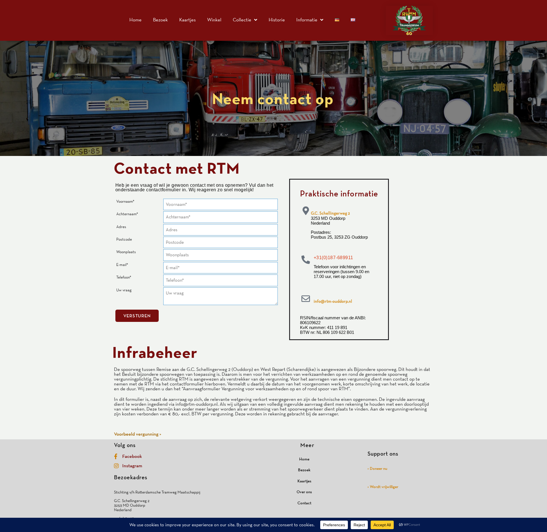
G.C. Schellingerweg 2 (330, 213)
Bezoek (160, 20)
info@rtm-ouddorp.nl (333, 301)
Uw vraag (124, 290)
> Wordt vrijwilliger (383, 486)
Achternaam (127, 213)
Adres (121, 226)
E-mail (122, 264)
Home (135, 20)
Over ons (304, 491)
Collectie (242, 20)
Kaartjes (187, 20)
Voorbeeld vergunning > (137, 434)
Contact (304, 502)
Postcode (124, 239)
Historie (277, 20)
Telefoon (123, 277)
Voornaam (125, 201)
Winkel (214, 20)
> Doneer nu (377, 468)
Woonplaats (126, 251)
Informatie (306, 20)
